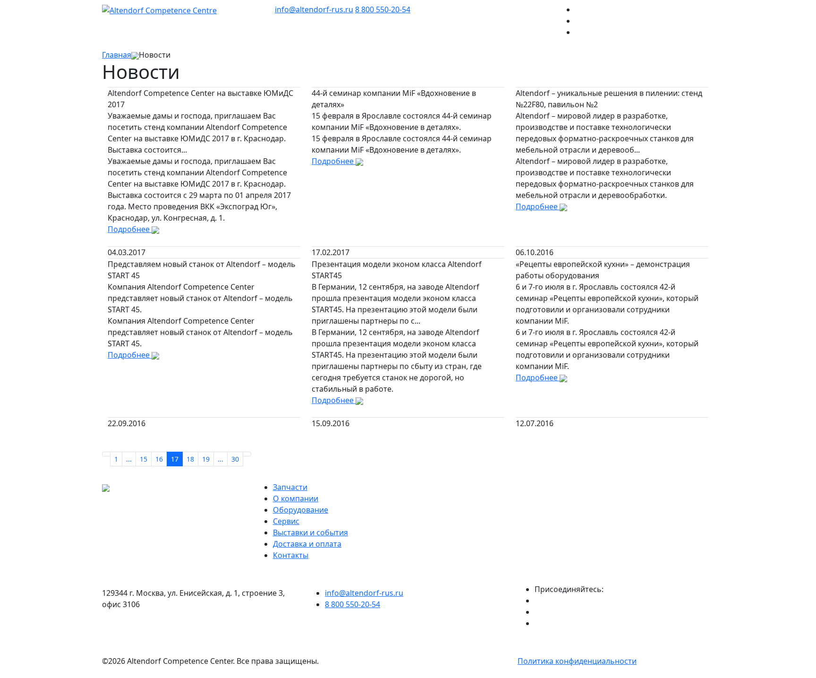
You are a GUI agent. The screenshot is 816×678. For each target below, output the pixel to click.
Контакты (290, 555)
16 (159, 459)
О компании (295, 498)
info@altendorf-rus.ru (314, 9)
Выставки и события (310, 532)
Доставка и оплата (307, 544)
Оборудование (300, 510)
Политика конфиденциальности (577, 661)
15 (143, 459)
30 (235, 459)
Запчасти (290, 487)
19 (206, 459)
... (129, 459)
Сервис (286, 521)
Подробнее (130, 229)
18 (190, 459)
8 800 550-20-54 (382, 9)
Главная (116, 55)
